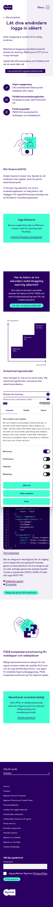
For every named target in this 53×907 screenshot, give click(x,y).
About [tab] (43, 410)
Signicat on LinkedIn (12, 837)
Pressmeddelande (10, 805)
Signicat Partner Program (14, 795)
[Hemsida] (7, 7)
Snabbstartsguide (14, 581)
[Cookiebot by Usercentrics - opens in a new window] (39, 403)
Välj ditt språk (10, 769)
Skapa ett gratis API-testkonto (21, 592)
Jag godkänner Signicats (28, 873)
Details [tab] (27, 410)
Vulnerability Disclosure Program (17, 819)
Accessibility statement (13, 814)
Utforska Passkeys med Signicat (26, 237)
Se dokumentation (26, 717)
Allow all (26, 485)
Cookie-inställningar (11, 847)
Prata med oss (9, 823)
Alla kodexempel (11, 553)
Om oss (6, 786)
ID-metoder (11, 584)
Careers (6, 791)
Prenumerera (11, 879)
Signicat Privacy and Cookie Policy (18, 800)
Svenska (7, 773)
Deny (26, 501)
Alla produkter (11, 17)
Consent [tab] (9, 410)
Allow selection (26, 493)
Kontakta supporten (12, 828)
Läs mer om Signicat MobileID (26, 305)
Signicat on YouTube (11, 842)
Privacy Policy (40, 873)
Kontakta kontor (10, 833)
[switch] (46, 459)
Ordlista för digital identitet (15, 809)
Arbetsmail (8, 862)
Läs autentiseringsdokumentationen (25, 71)
